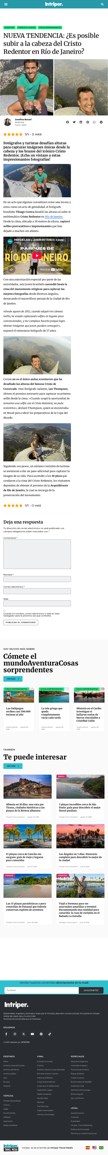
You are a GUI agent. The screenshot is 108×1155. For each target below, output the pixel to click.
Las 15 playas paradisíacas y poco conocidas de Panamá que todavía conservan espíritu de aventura (26, 906)
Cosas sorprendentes (50, 28)
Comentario (10, 538)
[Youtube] (32, 1034)
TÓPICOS (8, 1096)
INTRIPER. (25, 1042)
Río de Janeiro (53, 216)
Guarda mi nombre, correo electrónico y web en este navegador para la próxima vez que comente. (31, 615)
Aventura (9, 28)
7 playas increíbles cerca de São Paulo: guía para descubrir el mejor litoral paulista (80, 807)
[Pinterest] (41, 1034)
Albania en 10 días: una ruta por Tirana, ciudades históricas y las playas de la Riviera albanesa (25, 807)
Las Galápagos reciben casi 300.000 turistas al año (18, 711)
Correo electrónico (14, 587)
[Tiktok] (50, 1034)
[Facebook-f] (6, 1034)
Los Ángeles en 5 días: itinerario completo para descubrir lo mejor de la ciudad (80, 857)
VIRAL (40, 1056)
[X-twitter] (23, 1034)
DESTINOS (9, 1056)
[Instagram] (15, 1034)
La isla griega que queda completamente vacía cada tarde (51, 713)
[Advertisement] (54, 958)
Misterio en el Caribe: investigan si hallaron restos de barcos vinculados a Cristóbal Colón (89, 714)
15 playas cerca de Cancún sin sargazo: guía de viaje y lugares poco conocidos (24, 857)
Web (5, 599)
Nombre (8, 575)
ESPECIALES (77, 1056)
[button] (5, 4)
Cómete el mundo (26, 28)
